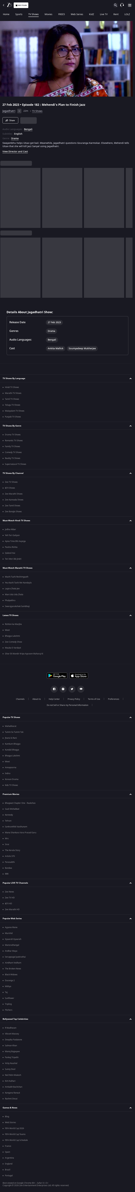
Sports (18, 14)
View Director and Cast (15, 150)
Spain (7, 1152)
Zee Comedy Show (13, 641)
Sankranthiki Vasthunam (16, 826)
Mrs (7, 838)
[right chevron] (3, 197)
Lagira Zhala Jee (12, 588)
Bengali (28, 128)
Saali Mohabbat (12, 809)
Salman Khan (11, 1045)
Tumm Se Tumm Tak (14, 732)
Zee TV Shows (11, 482)
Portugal (9, 1175)
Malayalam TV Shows (14, 410)
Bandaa (8, 868)
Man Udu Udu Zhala (14, 594)
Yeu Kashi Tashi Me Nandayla (18, 582)
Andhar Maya (11, 951)
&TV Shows (10, 487)
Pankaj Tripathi (11, 1057)
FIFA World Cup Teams (15, 1134)
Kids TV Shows (11, 785)
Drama (15, 137)
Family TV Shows (12, 446)
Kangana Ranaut (12, 1092)
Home (6, 14)
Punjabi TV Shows (13, 416)
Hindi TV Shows (12, 387)
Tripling (8, 1004)
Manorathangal (12, 945)
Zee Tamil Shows (12, 505)
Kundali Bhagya (12, 749)
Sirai (7, 844)
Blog (7, 1116)
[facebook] (53, 689)
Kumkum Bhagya (12, 743)
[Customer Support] (122, 5)
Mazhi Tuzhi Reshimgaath (16, 576)
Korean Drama (11, 779)
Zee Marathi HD (12, 909)
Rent (116, 14)
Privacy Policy (72, 699)
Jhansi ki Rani (11, 738)
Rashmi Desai (11, 1098)
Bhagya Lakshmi (12, 636)
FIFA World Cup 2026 (14, 1128)
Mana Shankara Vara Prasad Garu (20, 832)
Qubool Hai (10, 553)
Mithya (8, 986)
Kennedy (9, 814)
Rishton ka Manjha (13, 624)
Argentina (9, 1157)
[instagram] (61, 689)
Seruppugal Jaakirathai (15, 956)
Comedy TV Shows (13, 452)
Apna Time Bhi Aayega (15, 541)
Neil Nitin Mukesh (13, 1075)
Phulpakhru (10, 600)
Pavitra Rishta (11, 547)
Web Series (77, 14)
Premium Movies (11, 794)
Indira (7, 773)
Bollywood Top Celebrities (15, 1019)
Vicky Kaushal (11, 1063)
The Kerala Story (12, 850)
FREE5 (61, 14)
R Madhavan (10, 1027)
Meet (7, 630)
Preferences (112, 699)
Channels (19, 699)
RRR (6, 873)
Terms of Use (93, 699)
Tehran (8, 820)
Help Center (52, 699)
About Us (35, 699)
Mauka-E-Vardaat (13, 647)
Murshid (9, 933)
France (8, 1146)
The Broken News (13, 968)
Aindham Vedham (13, 962)
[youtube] (79, 689)
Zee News (9, 891)
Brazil (7, 1169)
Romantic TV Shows (14, 440)
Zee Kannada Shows (14, 499)
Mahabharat (10, 726)
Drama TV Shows (13, 434)
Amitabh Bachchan (13, 1086)
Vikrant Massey (12, 1033)
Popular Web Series (12, 918)
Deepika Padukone (13, 1039)
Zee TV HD (10, 897)
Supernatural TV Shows (15, 464)
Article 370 (10, 856)
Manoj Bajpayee (12, 1051)
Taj (6, 992)
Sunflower (9, 998)
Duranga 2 (10, 980)
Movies (48, 14)
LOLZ (127, 14)
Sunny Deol (10, 1069)
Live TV (104, 14)
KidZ (91, 14)
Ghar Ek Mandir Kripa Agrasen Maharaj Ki (24, 653)
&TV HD (8, 903)
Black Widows (11, 974)
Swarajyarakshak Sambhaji (17, 606)
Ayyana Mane (11, 927)
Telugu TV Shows (12, 405)
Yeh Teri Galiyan (12, 535)
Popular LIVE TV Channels (15, 883)
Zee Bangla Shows (13, 511)
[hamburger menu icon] (129, 5)
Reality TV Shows (12, 458)
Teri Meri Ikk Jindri (13, 558)
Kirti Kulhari (10, 1081)
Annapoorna (10, 767)
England (8, 1163)
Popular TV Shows (11, 717)
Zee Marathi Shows (14, 493)
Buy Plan (22, 5)
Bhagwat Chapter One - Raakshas (20, 803)
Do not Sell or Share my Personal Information (66, 705)
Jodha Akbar (10, 529)
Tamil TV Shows (12, 399)
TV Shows (33, 14)
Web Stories (10, 1122)
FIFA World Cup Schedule (16, 1140)
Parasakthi (10, 862)
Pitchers (8, 1010)
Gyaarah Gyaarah (13, 939)
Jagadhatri (8, 110)
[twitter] (70, 689)
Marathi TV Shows (13, 393)
